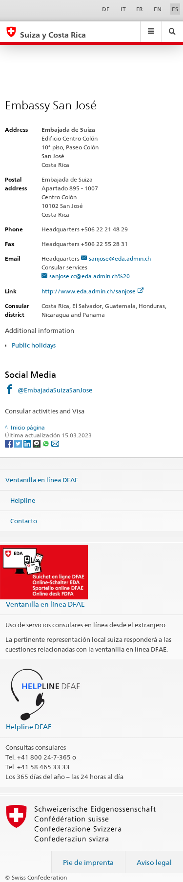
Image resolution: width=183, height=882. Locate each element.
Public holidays (34, 345)
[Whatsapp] (46, 443)
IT (123, 9)
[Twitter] (18, 443)
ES (175, 9)
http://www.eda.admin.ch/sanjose (88, 291)
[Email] (55, 443)
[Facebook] (9, 443)
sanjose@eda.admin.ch (120, 258)
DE (106, 9)
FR (139, 9)
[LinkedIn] (28, 443)
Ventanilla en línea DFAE (41, 480)
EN (158, 9)
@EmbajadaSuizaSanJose (55, 390)
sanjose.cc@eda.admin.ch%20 (89, 276)
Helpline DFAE (29, 726)
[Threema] (37, 443)
